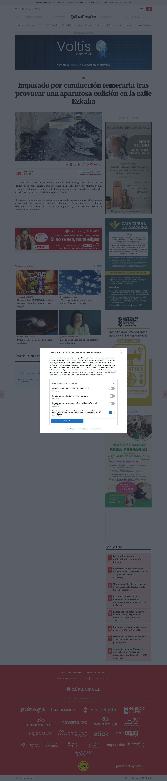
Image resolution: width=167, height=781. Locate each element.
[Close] (123, 352)
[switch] (112, 388)
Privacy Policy (96, 429)
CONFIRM (67, 421)
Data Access (83, 429)
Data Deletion (71, 429)
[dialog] (83, 390)
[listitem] (83, 383)
